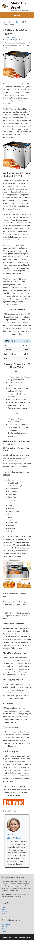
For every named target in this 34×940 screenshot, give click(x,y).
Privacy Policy (6, 909)
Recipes (4, 929)
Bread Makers (14, 22)
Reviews (4, 926)
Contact (4, 914)
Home (5, 22)
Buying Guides (6, 924)
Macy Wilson (11, 37)
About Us (4, 911)
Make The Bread (18, 5)
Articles (4, 931)
